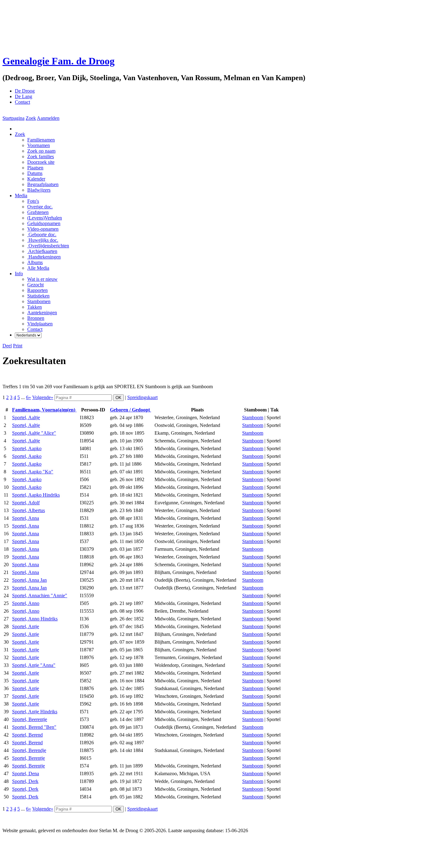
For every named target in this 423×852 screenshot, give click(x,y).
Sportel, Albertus (28, 510)
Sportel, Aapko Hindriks (36, 495)
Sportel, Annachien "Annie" (39, 595)
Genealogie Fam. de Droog (58, 61)
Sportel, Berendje (29, 750)
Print (17, 345)
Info (19, 273)
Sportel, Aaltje (26, 417)
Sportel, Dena (25, 773)
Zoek (31, 118)
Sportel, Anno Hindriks (35, 618)
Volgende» (42, 397)
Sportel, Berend (27, 734)
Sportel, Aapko (26, 448)
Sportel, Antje (25, 626)
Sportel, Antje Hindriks (34, 711)
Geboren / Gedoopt (130, 409)
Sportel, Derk (25, 781)
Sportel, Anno (25, 603)
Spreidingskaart (142, 397)
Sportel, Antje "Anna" (33, 665)
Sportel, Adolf (26, 502)
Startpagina (13, 118)
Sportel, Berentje (28, 758)
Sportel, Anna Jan (29, 580)
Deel (7, 345)
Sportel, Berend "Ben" (34, 727)
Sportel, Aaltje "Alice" (34, 433)
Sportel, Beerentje (29, 719)
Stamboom (252, 417)
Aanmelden (48, 118)
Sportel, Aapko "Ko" (32, 471)
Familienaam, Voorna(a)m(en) (44, 409)
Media (21, 195)
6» (28, 397)
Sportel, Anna (25, 518)
